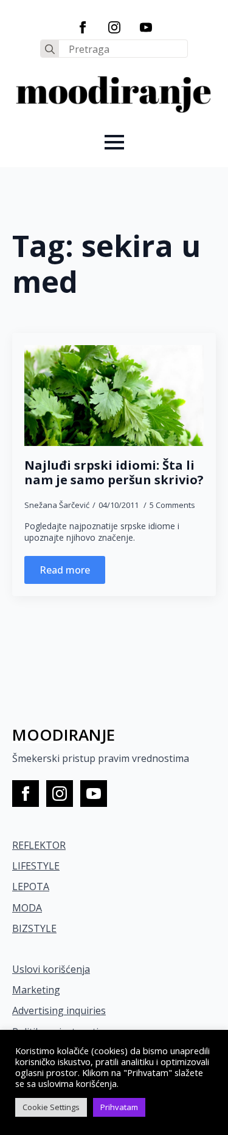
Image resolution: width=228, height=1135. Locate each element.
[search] (50, 49)
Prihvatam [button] (119, 1107)
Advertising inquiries (59, 1010)
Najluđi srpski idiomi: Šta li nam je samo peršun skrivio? (114, 472)
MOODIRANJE (63, 735)
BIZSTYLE (34, 928)
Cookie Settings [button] (51, 1107)
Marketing (36, 989)
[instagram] (114, 27)
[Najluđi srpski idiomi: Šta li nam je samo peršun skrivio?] (114, 395)
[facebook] (83, 27)
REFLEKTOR (39, 845)
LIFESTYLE (36, 866)
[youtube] (146, 27)
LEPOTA (30, 886)
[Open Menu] (114, 142)
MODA (27, 907)
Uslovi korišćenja (51, 969)
